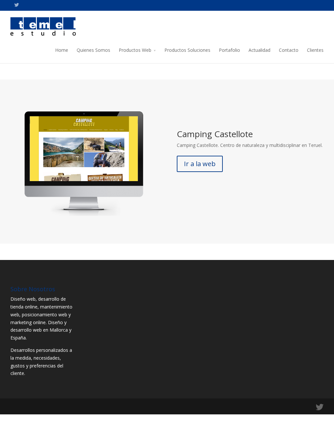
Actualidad (259, 50)
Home (61, 50)
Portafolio (229, 50)
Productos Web (135, 50)
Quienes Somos (93, 50)
